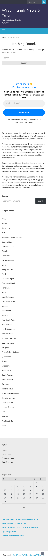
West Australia (7, 421)
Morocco (5, 315)
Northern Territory (9, 338)
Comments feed (8, 458)
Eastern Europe (8, 260)
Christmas (6, 256)
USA (3, 412)
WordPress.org (7, 462)
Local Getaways (8, 297)
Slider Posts (6, 370)
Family (4, 274)
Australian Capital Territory (12, 237)
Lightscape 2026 (9, 531)
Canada (5, 251)
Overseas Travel (8, 343)
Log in (4, 450)
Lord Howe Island (8, 301)
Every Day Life (7, 269)
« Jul (23, 508)
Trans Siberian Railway (10, 393)
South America (7, 375)
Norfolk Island (7, 334)
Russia (4, 361)
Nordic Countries (8, 329)
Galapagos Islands (9, 283)
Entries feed (6, 454)
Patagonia (5, 347)
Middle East (6, 311)
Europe (4, 265)
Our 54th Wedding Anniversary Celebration (20, 519)
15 (37, 490)
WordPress (17, 555)
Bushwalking (7, 242)
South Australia (8, 379)
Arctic (4, 233)
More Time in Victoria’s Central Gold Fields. (20, 527)
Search (5, 196)
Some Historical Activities (13, 535)
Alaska (4, 223)
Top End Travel (7, 389)
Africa (4, 219)
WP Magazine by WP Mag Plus (33, 555)
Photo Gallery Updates (10, 352)
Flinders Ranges (8, 278)
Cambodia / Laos (8, 246)
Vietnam (5, 416)
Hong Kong (6, 288)
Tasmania (5, 384)
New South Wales (8, 320)
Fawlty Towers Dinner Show (14, 523)
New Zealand (7, 324)
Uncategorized (7, 402)
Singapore (6, 366)
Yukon (4, 425)
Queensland (6, 356)
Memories (5, 306)
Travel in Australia (8, 398)
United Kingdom (8, 407)
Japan (4, 292)
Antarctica (6, 228)
